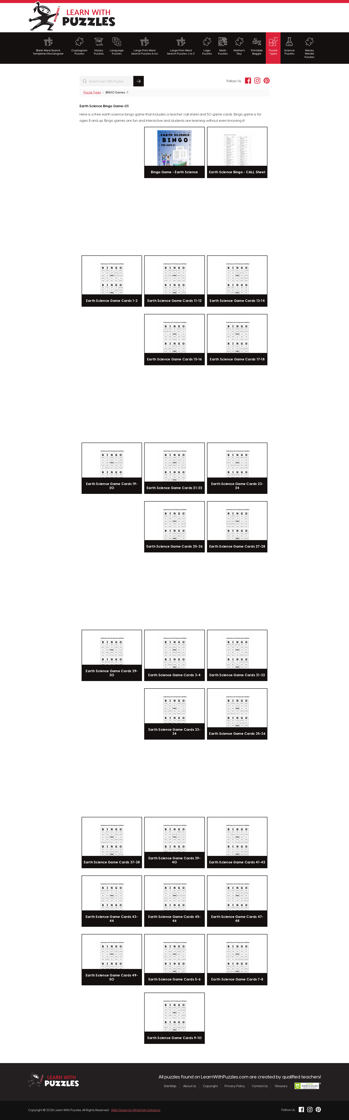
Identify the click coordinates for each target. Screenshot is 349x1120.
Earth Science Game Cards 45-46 (174, 919)
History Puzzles (99, 52)
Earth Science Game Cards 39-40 (174, 860)
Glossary (281, 1086)
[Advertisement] (247, 17)
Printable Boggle (257, 52)
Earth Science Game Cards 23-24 (237, 486)
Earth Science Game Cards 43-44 (112, 919)
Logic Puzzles (207, 52)
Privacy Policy (235, 1086)
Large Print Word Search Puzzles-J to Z (181, 52)
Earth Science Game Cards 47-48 (237, 919)
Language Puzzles (117, 52)
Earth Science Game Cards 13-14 (237, 301)
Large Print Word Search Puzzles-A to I (144, 52)
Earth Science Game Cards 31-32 (237, 675)
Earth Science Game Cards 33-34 (174, 732)
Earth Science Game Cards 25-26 (174, 546)
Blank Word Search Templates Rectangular (48, 52)
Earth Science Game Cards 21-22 (174, 488)
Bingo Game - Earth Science (174, 172)
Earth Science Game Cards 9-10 (174, 1038)
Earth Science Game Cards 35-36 (237, 734)
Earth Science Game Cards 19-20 (112, 486)
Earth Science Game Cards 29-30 (112, 673)
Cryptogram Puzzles (79, 52)
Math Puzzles (223, 52)
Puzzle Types (273, 52)
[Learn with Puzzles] (53, 1085)
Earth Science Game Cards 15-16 (174, 359)
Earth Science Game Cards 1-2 (112, 301)
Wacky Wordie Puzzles (309, 54)
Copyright (210, 1086)
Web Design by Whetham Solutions (135, 1110)
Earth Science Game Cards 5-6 (174, 979)
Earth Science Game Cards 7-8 (237, 979)
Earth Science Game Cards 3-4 (174, 675)
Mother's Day (239, 52)
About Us (189, 1086)
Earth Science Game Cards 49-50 (112, 977)
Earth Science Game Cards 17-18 (237, 359)
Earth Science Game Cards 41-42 (237, 862)
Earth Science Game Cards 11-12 (174, 301)
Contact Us (260, 1086)
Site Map (170, 1086)
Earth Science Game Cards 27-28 (237, 546)
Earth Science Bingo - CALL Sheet (237, 172)
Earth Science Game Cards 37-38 (112, 862)
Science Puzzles (289, 52)
